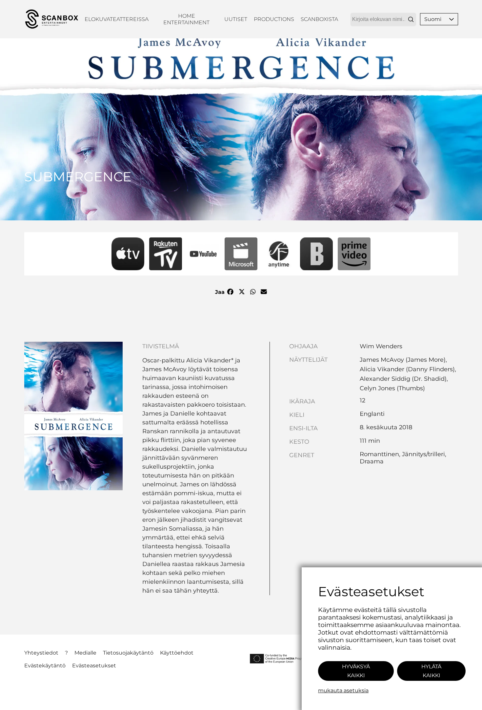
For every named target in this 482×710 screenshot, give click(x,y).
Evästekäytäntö (45, 665)
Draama (372, 461)
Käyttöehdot (176, 653)
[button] (451, 19)
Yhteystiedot (41, 653)
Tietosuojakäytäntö (128, 653)
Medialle (85, 653)
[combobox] (383, 19)
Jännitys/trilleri (423, 454)
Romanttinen (379, 454)
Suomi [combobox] (432, 19)
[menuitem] (117, 19)
